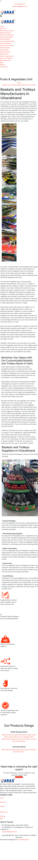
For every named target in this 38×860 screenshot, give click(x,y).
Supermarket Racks (6, 37)
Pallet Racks (4, 54)
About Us (3, 28)
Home (2, 26)
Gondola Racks (5, 47)
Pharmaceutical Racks (9, 739)
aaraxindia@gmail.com (19, 6)
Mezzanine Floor (5, 60)
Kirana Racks (4, 50)
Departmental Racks (7, 35)
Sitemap (2, 816)
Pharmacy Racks (5, 43)
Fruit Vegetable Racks (7, 41)
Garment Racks (5, 39)
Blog (1, 62)
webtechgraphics (23, 839)
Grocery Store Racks (7, 45)
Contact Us (4, 67)
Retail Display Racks (7, 31)
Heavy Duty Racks (6, 58)
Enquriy (2, 806)
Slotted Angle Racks (7, 56)
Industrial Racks (5, 52)
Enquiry (2, 64)
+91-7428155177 (19, 4)
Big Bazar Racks (5, 33)
